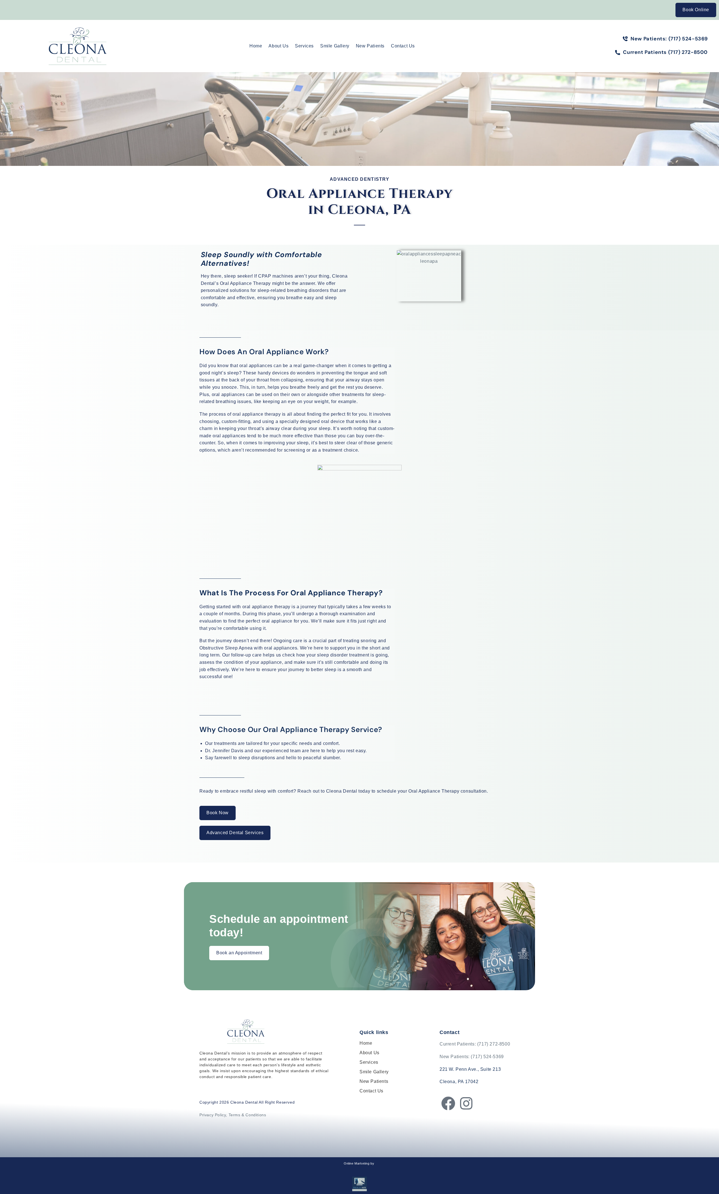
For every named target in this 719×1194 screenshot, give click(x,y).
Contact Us (403, 46)
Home (255, 46)
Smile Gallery (334, 46)
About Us (278, 46)
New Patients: (455, 1056)
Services (304, 46)
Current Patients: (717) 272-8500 (475, 1044)
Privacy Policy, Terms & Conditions (232, 1115)
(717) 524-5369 (487, 1056)
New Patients (370, 46)
